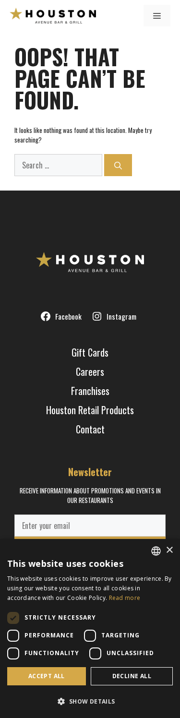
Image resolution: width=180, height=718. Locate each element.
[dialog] (90, 628)
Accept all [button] (46, 676)
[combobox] (156, 551)
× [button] (169, 550)
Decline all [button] (131, 676)
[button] (90, 701)
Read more (125, 598)
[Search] (118, 165)
